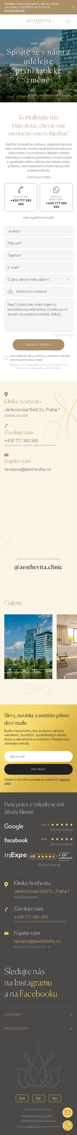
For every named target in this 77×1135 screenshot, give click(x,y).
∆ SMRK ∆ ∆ (32, 1126)
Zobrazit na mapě (16, 415)
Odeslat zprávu (38, 344)
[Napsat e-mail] (67, 1112)
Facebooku (38, 994)
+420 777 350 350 (21, 440)
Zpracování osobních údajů (36, 1115)
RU (55, 1098)
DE (38, 1098)
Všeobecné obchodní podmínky (38, 1120)
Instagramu (33, 983)
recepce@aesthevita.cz (27, 469)
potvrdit (38, 769)
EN (22, 1098)
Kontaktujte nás (14, 10)
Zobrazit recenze (61, 829)
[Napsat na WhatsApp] (67, 1125)
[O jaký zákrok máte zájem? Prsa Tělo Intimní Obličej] (38, 279)
